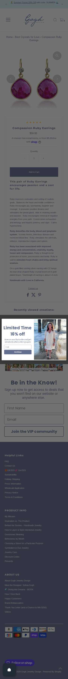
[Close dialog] (64, 320)
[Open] (9, 669)
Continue (17, 352)
